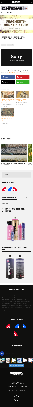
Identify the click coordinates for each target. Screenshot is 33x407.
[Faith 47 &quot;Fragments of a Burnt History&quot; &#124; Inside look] (7, 94)
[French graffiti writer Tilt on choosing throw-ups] (13, 360)
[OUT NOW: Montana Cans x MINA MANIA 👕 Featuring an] (2, 360)
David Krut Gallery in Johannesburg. (19, 72)
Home (2, 12)
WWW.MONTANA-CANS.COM (21, 381)
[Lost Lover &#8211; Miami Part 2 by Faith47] (22, 94)
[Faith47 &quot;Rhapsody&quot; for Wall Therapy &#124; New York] (7, 112)
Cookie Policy (12, 386)
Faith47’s (20, 69)
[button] (8, 77)
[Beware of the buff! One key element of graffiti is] (8, 360)
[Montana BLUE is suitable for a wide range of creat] (30, 360)
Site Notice (17, 382)
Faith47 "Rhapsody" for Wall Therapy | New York (7, 118)
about (7, 381)
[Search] (31, 2)
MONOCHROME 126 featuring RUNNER (13, 163)
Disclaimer (25, 386)
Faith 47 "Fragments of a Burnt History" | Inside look (7, 100)
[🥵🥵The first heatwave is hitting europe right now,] (25, 360)
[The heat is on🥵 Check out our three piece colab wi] (19, 360)
